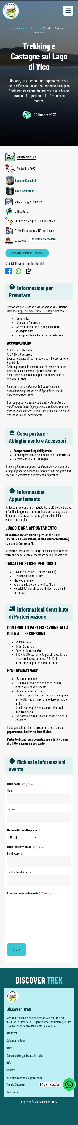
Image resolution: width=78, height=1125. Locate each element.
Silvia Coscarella (24, 191)
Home (13, 28)
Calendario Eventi (16, 1040)
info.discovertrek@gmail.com (24, 1078)
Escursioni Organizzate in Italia (24, 1056)
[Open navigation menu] (68, 11)
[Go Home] (10, 11)
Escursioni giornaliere (30, 28)
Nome (10, 790)
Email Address (14, 853)
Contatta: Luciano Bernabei (27, 253)
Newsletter (12, 1092)
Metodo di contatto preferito (24, 830)
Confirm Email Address (19, 872)
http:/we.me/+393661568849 (35, 311)
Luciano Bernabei (25, 180)
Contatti (11, 1070)
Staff (9, 1048)
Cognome (12, 809)
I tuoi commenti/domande (29, 893)
